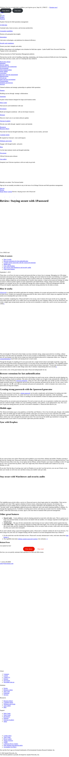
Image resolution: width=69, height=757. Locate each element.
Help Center (3, 102)
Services (2, 84)
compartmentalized (5, 359)
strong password (25, 393)
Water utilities (4, 71)
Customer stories (4, 135)
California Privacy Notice (11, 744)
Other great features (9, 269)
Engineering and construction (8, 66)
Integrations (3, 37)
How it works (7, 259)
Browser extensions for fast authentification (16, 261)
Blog (1, 147)
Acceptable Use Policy (10, 747)
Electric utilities (4, 65)
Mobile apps (7, 264)
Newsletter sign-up (9, 682)
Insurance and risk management (9, 74)
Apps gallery (7, 705)
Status (5, 721)
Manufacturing (4, 76)
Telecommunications (6, 70)
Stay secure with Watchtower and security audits (17, 267)
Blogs (5, 191)
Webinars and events (6, 141)
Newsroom (3, 153)
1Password (3, 292)
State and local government (7, 79)
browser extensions (21, 380)
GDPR (6, 742)
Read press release (5, 61)
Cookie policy (8, 735)
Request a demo (8, 690)
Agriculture (3, 73)
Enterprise (3, 96)
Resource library (4, 128)
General (10, 191)
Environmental (4, 68)
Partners (2, 90)
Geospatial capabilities (6, 31)
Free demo (5, 10)
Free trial (18, 10)
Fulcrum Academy (5, 121)
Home (2, 191)
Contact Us (7, 677)
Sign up (2, 188)
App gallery (3, 159)
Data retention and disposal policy (13, 745)
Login (1, 12)
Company (6, 674)
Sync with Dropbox (9, 266)
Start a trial (7, 691)
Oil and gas (3, 78)
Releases (2, 115)
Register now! (54, 7)
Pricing (6, 688)
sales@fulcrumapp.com (6, 563)
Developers (3, 109)
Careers (6, 675)
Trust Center (7, 715)
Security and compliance (7, 43)
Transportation (4, 81)
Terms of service (8, 740)
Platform (2, 19)
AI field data (3, 25)
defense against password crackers (28, 539)
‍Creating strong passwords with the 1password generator (20, 262)
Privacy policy (8, 739)
